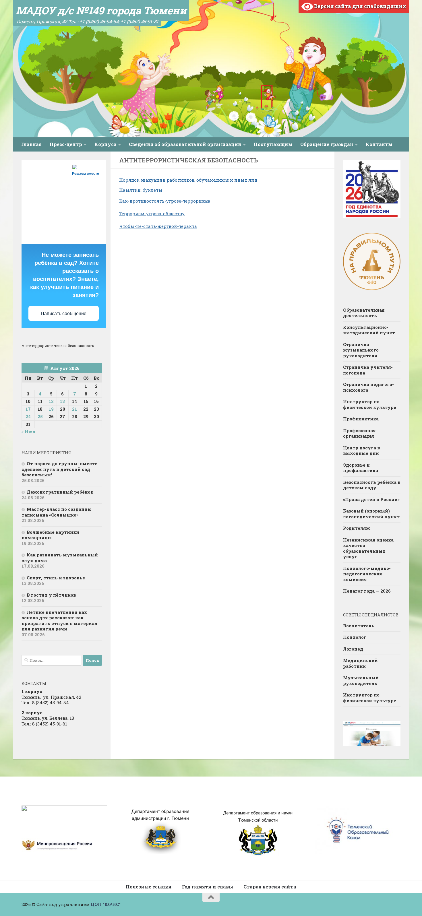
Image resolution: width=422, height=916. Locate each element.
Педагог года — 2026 (367, 591)
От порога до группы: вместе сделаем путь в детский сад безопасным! (59, 469)
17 (28, 409)
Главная (31, 144)
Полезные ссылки (149, 887)
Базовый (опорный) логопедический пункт (371, 513)
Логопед (353, 649)
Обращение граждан (326, 144)
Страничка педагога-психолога (368, 387)
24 (28, 416)
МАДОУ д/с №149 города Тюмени (101, 10)
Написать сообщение (63, 313)
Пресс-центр (66, 144)
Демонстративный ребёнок (60, 492)
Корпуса (105, 144)
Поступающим (273, 144)
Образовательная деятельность (364, 313)
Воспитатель (358, 625)
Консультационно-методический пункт (369, 330)
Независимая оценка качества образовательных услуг (368, 548)
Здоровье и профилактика (360, 467)
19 (51, 409)
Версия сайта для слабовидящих (359, 6)
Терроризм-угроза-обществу (152, 213)
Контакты (379, 144)
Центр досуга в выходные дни (361, 450)
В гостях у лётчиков (51, 595)
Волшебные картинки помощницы (50, 535)
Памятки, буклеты (140, 190)
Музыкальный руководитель (361, 680)
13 (62, 401)
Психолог (354, 637)
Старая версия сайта (269, 887)
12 (51, 401)
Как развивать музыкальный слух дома (60, 557)
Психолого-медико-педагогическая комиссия (367, 573)
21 (74, 409)
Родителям (356, 528)
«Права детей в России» (371, 499)
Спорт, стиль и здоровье (56, 578)
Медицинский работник (360, 663)
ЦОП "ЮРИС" (106, 904)
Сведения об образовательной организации (185, 144)
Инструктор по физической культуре (369, 404)
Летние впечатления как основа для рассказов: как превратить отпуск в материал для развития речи (59, 620)
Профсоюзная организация (359, 433)
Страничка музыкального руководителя (361, 349)
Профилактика (361, 419)
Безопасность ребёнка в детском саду (371, 485)
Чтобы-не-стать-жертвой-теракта (158, 226)
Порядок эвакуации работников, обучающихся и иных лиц (188, 180)
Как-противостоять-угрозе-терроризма (164, 201)
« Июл (28, 431)
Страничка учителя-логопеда (368, 370)
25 (40, 416)
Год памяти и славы (207, 887)
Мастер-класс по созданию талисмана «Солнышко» (57, 512)
